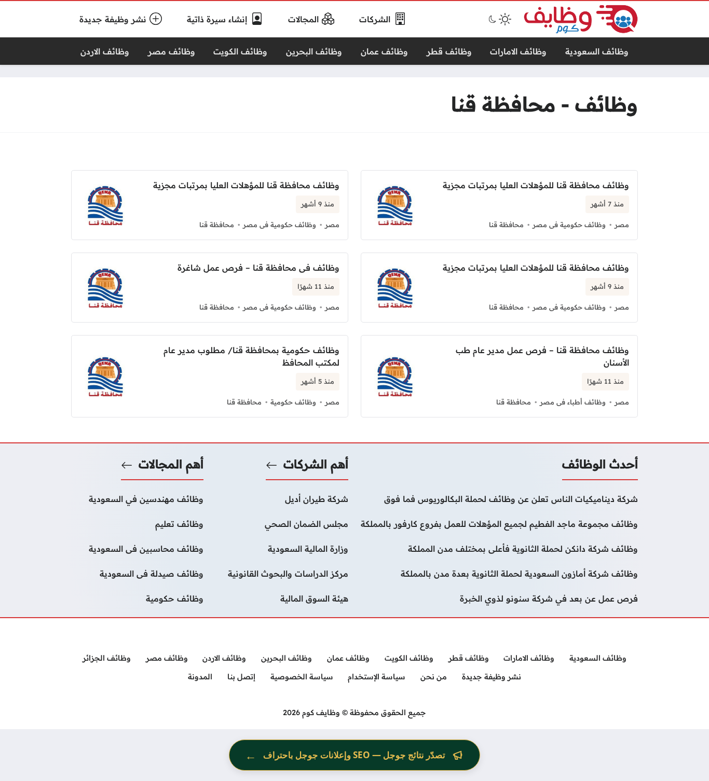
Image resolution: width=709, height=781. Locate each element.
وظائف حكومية (293, 402)
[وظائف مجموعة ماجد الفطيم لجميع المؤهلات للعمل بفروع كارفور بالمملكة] (499, 524)
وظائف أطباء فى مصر (573, 402)
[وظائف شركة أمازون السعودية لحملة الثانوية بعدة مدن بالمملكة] (499, 573)
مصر (622, 224)
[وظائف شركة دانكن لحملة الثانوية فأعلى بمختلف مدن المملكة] (499, 548)
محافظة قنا (506, 224)
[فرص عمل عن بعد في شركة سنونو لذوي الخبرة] (499, 598)
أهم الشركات (315, 464)
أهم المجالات (171, 464)
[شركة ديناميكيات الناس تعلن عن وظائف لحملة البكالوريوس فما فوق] (499, 499)
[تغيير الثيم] (498, 19)
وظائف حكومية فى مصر (569, 224)
